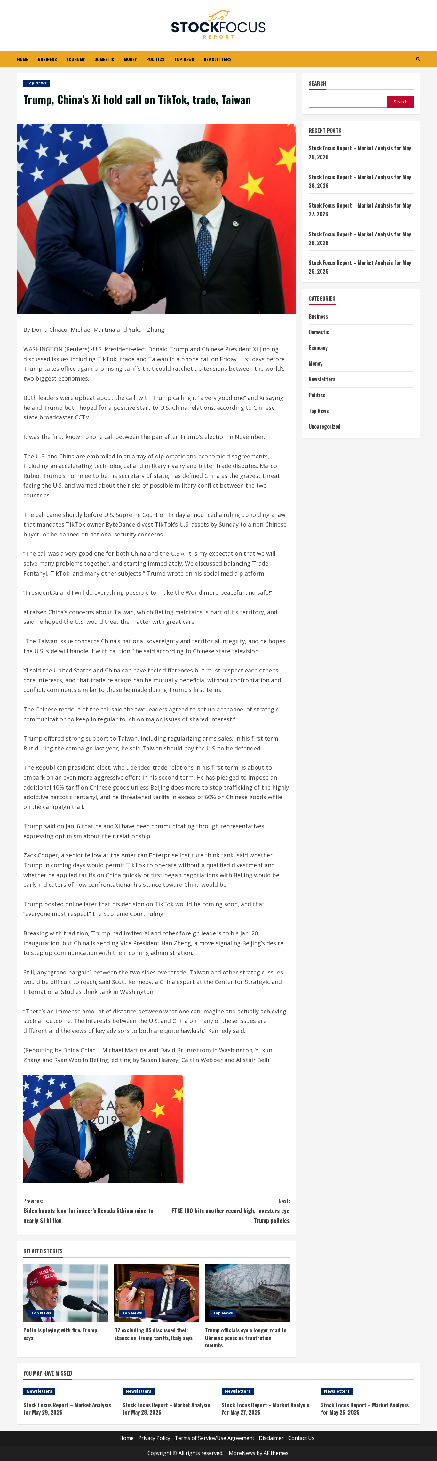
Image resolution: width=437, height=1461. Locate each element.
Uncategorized (324, 426)
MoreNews (242, 1453)
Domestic (104, 59)
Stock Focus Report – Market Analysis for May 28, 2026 (166, 1409)
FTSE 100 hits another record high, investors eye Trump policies (230, 1211)
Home (22, 59)
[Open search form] (418, 59)
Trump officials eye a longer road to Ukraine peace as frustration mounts (246, 1337)
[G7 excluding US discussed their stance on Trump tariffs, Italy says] (156, 1293)
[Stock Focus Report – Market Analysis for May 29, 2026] (69, 1391)
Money (130, 59)
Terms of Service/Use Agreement (214, 1437)
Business (47, 59)
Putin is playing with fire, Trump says (60, 1334)
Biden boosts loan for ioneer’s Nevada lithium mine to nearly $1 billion (88, 1211)
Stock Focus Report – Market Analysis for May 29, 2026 (67, 1409)
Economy (76, 59)
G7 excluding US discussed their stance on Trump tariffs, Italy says (153, 1334)
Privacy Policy (154, 1437)
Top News (184, 59)
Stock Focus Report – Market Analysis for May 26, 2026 (365, 1409)
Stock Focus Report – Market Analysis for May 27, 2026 (265, 1409)
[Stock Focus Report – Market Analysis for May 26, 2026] (367, 1391)
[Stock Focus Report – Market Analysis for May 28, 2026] (169, 1391)
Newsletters (218, 59)
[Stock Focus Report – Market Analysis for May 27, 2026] (268, 1391)
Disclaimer (271, 1437)
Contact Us (301, 1437)
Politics (155, 59)
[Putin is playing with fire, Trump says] (65, 1293)
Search (317, 83)
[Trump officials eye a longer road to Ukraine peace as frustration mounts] (247, 1293)
